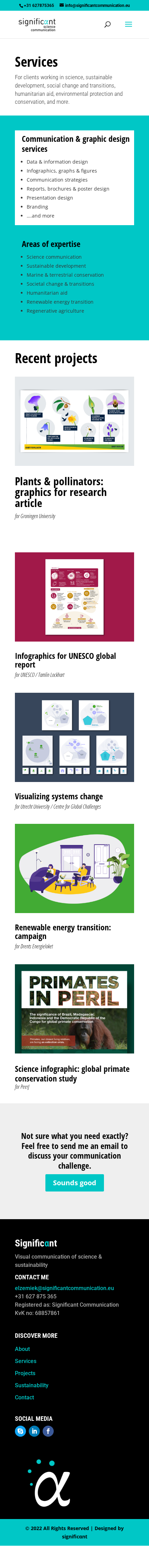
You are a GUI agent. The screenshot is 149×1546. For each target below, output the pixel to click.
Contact (24, 1397)
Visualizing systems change (59, 796)
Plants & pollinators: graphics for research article (61, 491)
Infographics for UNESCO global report (65, 660)
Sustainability (32, 1385)
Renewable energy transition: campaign (63, 931)
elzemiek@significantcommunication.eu (64, 1288)
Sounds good (74, 1182)
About (22, 1349)
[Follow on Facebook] (48, 1431)
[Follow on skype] (20, 1431)
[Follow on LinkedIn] (34, 1431)
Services (25, 1361)
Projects (25, 1373)
